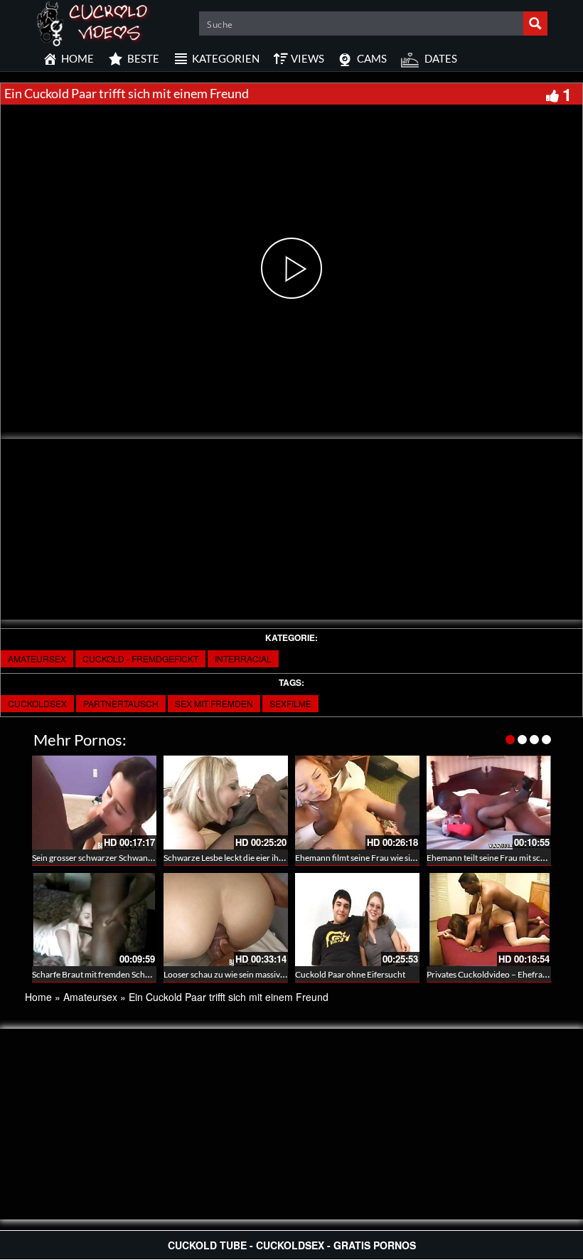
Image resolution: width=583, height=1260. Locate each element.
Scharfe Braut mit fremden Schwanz (98, 974)
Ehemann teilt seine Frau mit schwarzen (500, 857)
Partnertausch (121, 703)
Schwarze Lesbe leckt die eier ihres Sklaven (242, 857)
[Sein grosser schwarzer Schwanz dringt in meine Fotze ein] (94, 802)
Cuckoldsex (37, 703)
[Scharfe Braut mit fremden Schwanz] (94, 919)
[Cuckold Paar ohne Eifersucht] (357, 919)
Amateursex (37, 658)
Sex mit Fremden (214, 703)
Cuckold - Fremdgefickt (140, 658)
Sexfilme (290, 703)
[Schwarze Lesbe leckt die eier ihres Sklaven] (226, 802)
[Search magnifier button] (535, 23)
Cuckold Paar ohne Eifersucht (350, 974)
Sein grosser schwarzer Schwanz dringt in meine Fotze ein (138, 857)
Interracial (243, 658)
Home (38, 997)
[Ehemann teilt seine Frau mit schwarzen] (489, 802)
